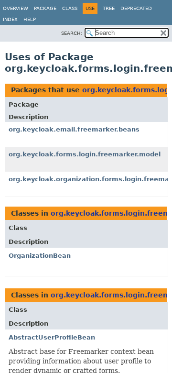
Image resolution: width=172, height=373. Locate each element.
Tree (109, 8)
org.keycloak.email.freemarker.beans (74, 129)
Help (29, 19)
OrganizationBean (40, 255)
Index (10, 19)
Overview (15, 8)
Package (45, 8)
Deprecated (136, 8)
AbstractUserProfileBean (52, 337)
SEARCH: (71, 33)
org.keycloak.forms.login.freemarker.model (85, 154)
